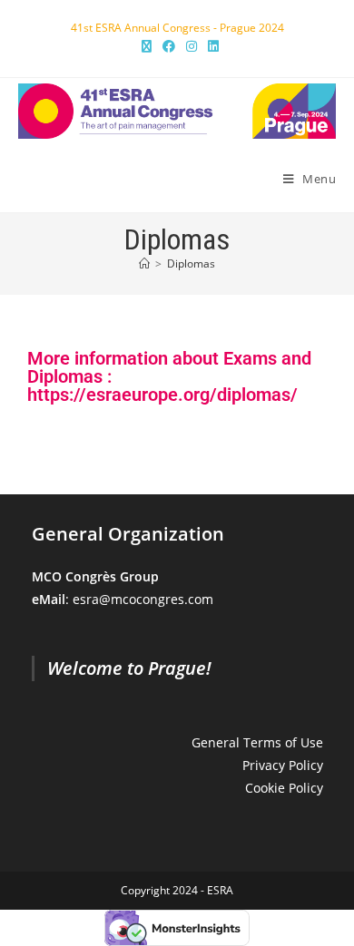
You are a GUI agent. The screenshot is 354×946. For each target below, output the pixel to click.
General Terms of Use (257, 742)
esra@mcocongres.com (143, 599)
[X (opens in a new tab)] (146, 46)
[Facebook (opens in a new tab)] (169, 46)
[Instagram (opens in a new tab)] (191, 46)
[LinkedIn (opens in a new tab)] (210, 46)
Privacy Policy (282, 765)
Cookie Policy (284, 787)
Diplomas (191, 263)
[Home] (144, 263)
